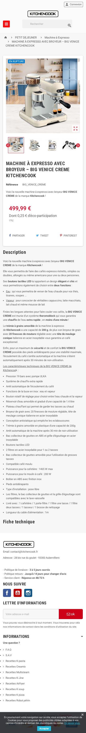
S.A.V (9, 655)
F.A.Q (8, 649)
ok (72, 614)
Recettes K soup (15, 689)
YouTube (18, 593)
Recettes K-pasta (16, 660)
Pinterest (70, 235)
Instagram (28, 593)
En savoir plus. (72, 723)
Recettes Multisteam (17, 672)
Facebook (7, 593)
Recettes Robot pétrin (18, 700)
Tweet (44, 235)
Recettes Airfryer (15, 683)
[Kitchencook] (43, 13)
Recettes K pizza (15, 694)
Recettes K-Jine (15, 677)
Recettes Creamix (16, 666)
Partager (18, 235)
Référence (12, 184)
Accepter (44, 728)
